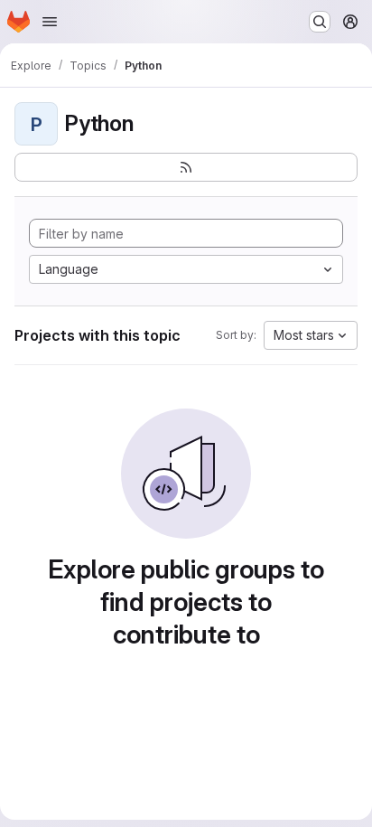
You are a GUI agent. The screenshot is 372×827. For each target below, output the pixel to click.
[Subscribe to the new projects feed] (186, 167)
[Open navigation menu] (49, 21)
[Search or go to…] (319, 22)
